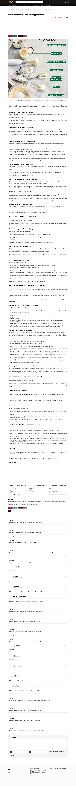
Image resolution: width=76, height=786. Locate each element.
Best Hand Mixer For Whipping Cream (57, 485)
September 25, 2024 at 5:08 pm (17, 518)
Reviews (19, 5)
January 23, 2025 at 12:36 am (17, 617)
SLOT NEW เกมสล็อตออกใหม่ (18, 546)
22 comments (65, 17)
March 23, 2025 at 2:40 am (17, 656)
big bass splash (16, 645)
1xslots (15, 685)
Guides (24, 5)
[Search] (44, 2)
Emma (14, 665)
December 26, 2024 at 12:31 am (17, 577)
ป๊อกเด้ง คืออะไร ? (16, 576)
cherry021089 (14, 493)
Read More (11, 491)
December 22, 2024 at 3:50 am (17, 567)
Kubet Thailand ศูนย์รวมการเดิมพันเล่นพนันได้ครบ (22, 527)
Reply (66, 517)
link (14, 556)
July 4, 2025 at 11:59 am (16, 696)
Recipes (28, 5)
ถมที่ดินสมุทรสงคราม (16, 724)
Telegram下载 (16, 566)
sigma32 (14, 655)
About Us (36, 5)
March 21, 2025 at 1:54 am (17, 646)
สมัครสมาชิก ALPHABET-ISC (18, 714)
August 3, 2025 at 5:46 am (17, 706)
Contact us (41, 5)
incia (14, 625)
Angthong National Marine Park (20, 596)
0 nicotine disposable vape (19, 606)
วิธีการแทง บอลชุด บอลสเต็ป (18, 616)
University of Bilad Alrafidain (19, 517)
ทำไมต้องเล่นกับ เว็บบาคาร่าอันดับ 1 (19, 635)
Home (10, 5)
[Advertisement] (38, 27)
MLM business (16, 586)
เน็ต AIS (14, 536)
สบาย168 (14, 705)
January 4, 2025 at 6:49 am (17, 607)
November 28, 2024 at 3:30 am (17, 557)
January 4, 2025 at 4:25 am (17, 597)
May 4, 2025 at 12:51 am (16, 676)
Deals (32, 5)
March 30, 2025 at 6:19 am (17, 666)
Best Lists (14, 5)
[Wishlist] (65, 2)
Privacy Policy (47, 5)
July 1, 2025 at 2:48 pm (16, 686)
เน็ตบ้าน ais (15, 695)
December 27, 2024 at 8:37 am (17, 587)
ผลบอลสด (14, 675)
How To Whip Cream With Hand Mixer (37, 485)
